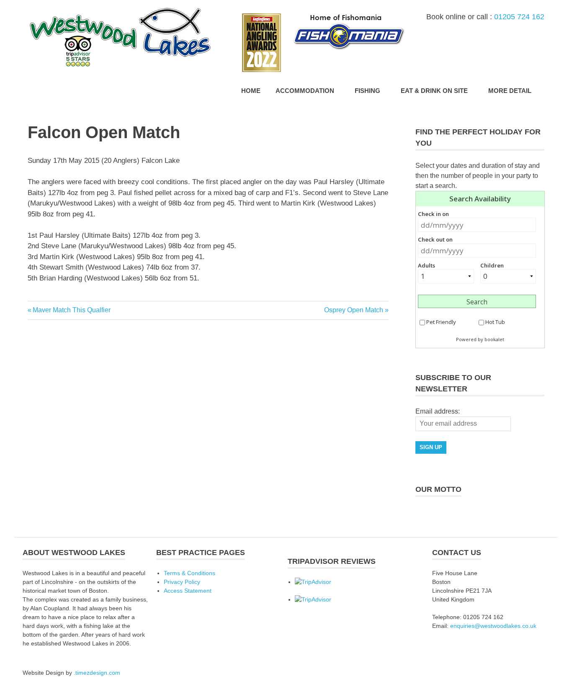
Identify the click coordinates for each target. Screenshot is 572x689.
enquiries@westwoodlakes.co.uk (493, 625)
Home (250, 90)
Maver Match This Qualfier (71, 310)
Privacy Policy (182, 581)
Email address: (437, 411)
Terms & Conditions (189, 573)
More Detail (509, 90)
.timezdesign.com (97, 672)
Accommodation (305, 90)
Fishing (367, 90)
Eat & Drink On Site (434, 90)
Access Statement (187, 590)
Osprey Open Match (353, 310)
